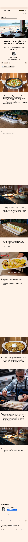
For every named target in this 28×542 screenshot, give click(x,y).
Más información (4, 526)
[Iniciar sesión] (26, 10)
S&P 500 (12, 7)
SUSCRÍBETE (21, 10)
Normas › (25, 514)
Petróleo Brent (22, 7)
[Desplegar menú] (2, 10)
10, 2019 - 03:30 (15, 59)
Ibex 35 (3, 7)
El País (25, 13)
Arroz (8, 520)
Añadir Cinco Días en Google (9, 66)
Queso (20, 520)
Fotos (3, 17)
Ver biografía (10, 509)
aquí (21, 529)
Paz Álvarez (14, 57)
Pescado (16, 520)
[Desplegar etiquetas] (26, 521)
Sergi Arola (3, 520)
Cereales (12, 520)
